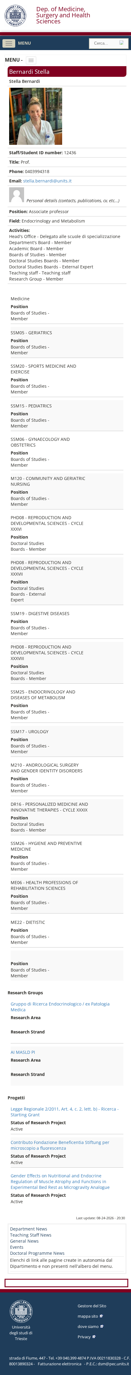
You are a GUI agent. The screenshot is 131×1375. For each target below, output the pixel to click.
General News (24, 1241)
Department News (28, 1229)
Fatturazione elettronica (59, 1363)
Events (16, 1247)
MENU (24, 43)
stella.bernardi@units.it (47, 181)
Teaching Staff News (30, 1235)
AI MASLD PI (23, 1052)
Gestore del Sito (92, 1306)
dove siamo (88, 1326)
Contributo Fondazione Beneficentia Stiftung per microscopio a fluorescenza (60, 1145)
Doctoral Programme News (37, 1253)
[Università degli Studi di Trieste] (15, 25)
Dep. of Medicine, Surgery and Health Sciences (63, 15)
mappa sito (88, 1316)
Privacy (84, 1336)
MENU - (14, 59)
